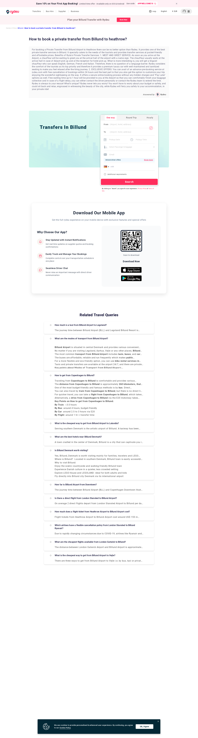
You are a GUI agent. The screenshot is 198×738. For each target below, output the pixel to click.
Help (154, 11)
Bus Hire (49, 11)
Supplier (62, 11)
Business (75, 11)
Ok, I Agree (144, 726)
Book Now (123, 20)
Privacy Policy (142, 188)
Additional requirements (116, 174)
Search (129, 181)
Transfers (36, 11)
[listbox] (164, 11)
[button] (107, 166)
